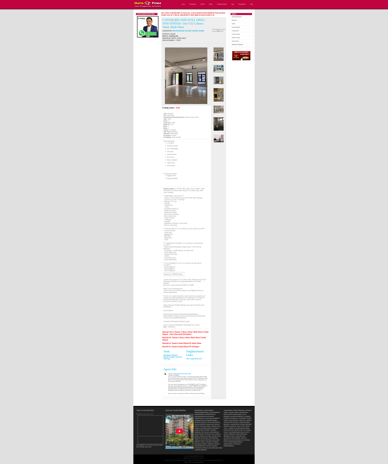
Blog (251, 4)
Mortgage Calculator (170, 355)
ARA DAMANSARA (234, 432)
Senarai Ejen (235, 41)
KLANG (203, 440)
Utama (183, 4)
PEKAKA (235, 422)
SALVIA (226, 432)
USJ (244, 430)
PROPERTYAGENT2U (201, 422)
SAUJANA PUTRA (229, 430)
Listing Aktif (235, 30)
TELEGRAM (227, 438)
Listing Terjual (236, 27)
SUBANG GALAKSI (205, 436)
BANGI (209, 446)
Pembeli (202, 4)
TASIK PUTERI (199, 430)
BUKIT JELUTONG (216, 448)
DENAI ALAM (207, 448)
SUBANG (197, 428)
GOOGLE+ (244, 438)
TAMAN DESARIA (244, 422)
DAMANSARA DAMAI (242, 428)
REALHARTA (210, 416)
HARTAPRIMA (199, 410)
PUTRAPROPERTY (214, 412)
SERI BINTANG (243, 412)
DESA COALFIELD (206, 442)
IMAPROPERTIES (200, 414)
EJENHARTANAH (200, 420)
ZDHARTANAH (199, 418)
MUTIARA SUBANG (206, 428)
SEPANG (217, 444)
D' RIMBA (247, 416)
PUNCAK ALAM (210, 440)
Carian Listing (236, 34)
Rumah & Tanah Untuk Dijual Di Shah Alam (181, 343)
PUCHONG (207, 430)
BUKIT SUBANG (199, 434)
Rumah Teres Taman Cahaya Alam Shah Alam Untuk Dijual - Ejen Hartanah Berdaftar (185, 333)
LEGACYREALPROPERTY (211, 418)
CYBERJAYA (231, 428)
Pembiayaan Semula (222, 4)
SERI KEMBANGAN (200, 446)
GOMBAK (197, 432)
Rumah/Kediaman (237, 16)
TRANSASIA (236, 444)
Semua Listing (236, 37)
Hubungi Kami (242, 4)
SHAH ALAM (210, 424)
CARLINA (242, 420)
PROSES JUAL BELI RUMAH (232, 440)
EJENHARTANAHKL (211, 420)
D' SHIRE (226, 418)
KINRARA (211, 444)
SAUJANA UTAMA (205, 426)
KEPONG (213, 430)
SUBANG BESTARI (200, 424)
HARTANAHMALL (229, 446)
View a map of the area (194, 358)
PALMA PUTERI (233, 420)
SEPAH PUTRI (228, 422)
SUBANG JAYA (215, 426)
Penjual (210, 4)
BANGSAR (233, 426)
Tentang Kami (192, 4)
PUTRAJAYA (198, 448)
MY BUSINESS (236, 438)
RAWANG (216, 428)
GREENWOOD (235, 424)
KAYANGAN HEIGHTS (237, 416)
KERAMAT (227, 424)
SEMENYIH (232, 434)
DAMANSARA (228, 410)
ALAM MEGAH (214, 432)
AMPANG (226, 426)
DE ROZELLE (234, 418)
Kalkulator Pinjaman (237, 44)
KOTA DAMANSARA (214, 422)
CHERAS (197, 440)
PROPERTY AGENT (229, 436)
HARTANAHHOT (208, 410)
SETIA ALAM (205, 432)
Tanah (233, 23)
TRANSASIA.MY (240, 436)
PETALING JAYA (209, 434)
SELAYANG (204, 438)
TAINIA (248, 430)
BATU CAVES (241, 426)
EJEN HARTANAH (241, 434)
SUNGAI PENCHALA (239, 410)
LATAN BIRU (242, 418)
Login (232, 4)
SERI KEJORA (238, 414)
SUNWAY (248, 410)
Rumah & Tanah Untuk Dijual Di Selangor (180, 346)
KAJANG (214, 446)
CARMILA (248, 420)
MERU (226, 412)
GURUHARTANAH (200, 416)
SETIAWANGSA (213, 438)
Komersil (234, 20)
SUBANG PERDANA (201, 450)
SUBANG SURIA (233, 412)
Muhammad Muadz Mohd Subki (188, 31)
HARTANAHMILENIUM (201, 412)
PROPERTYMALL (211, 414)
